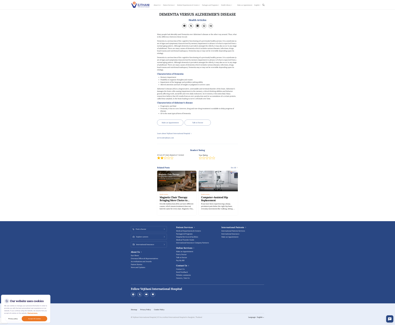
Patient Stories (136, 264)
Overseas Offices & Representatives (144, 258)
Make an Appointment (244, 5)
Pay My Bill (180, 260)
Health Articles (164, 194)
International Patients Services (233, 231)
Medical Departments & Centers (188, 231)
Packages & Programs (184, 234)
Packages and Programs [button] (210, 5)
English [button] (256, 5)
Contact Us (180, 269)
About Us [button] (157, 5)
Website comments (183, 275)
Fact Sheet (135, 255)
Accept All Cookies (34, 319)
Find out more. (32, 313)
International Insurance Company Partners (192, 243)
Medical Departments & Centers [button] (188, 5)
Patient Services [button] (168, 5)
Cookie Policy (159, 310)
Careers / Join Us (182, 278)
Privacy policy (13, 319)
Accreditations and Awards (141, 261)
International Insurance (230, 234)
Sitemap (134, 310)
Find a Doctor (181, 254)
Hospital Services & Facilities (187, 237)
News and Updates (138, 267)
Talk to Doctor (197, 123)
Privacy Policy (145, 310)
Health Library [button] (226, 5)
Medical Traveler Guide (185, 240)
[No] (48, 295)
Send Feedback (182, 272)
